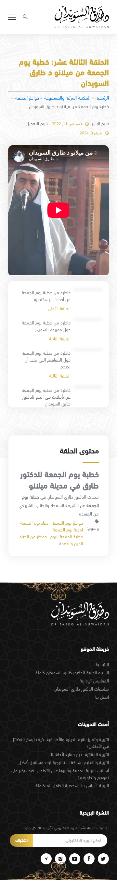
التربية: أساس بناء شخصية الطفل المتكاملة (72, 785)
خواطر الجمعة (27, 98)
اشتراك (21, 840)
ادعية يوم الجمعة (68, 529)
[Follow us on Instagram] (60, 858)
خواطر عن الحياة (33, 536)
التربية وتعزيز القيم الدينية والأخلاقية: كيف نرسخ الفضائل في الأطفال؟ (60, 743)
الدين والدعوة (71, 543)
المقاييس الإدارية (94, 680)
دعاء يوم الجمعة (34, 523)
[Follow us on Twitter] (103, 858)
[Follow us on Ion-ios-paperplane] (46, 858)
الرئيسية (102, 98)
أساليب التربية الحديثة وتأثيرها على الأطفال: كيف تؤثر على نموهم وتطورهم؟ (60, 774)
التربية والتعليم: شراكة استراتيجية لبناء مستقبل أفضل (64, 762)
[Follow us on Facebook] (89, 858)
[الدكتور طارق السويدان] (82, 17)
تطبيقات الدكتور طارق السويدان (81, 689)
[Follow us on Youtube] (74, 858)
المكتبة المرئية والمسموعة (67, 98)
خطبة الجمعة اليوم (66, 536)
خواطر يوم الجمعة (67, 523)
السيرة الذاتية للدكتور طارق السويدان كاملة (72, 672)
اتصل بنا (102, 697)
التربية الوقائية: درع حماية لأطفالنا (80, 754)
